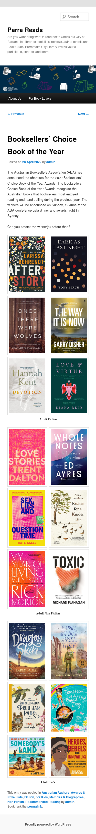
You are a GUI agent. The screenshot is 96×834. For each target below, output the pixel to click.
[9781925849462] (69, 707)
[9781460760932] (27, 457)
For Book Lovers (40, 98)
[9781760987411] (27, 386)
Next (83, 113)
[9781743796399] (27, 517)
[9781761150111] (69, 386)
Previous (15, 113)
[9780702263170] (69, 264)
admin (50, 161)
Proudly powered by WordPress (48, 824)
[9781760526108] (27, 650)
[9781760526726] (27, 756)
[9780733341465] (69, 650)
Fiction (29, 797)
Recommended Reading (42, 801)
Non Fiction (15, 801)
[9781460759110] (27, 579)
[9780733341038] (69, 457)
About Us (14, 98)
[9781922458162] (69, 325)
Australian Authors (55, 792)
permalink (34, 806)
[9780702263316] (27, 264)
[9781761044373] (69, 579)
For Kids (42, 797)
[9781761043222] (27, 325)
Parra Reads (25, 29)
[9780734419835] (69, 756)
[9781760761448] (69, 517)
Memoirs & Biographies (66, 797)
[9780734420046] (27, 707)
